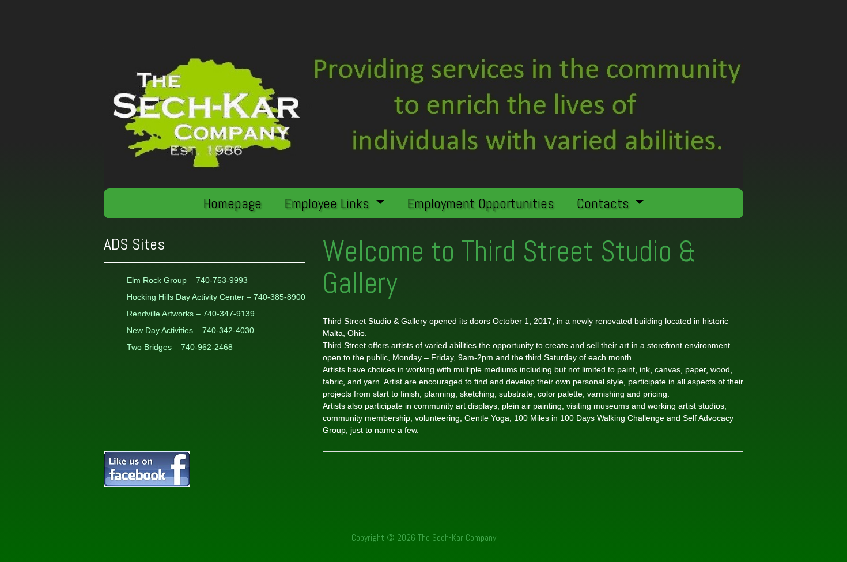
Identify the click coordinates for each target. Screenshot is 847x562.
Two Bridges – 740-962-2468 (180, 347)
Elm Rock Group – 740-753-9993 (187, 280)
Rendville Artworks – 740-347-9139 (191, 313)
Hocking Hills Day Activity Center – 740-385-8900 (216, 296)
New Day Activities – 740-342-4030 (190, 330)
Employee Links (328, 203)
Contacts (604, 203)
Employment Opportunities (480, 203)
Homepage (232, 203)
